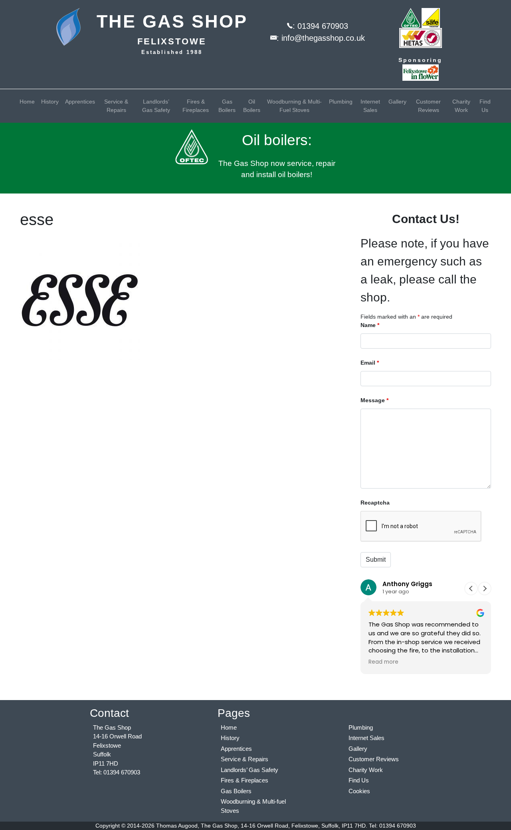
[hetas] (420, 37)
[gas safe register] (431, 17)
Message (374, 400)
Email (369, 362)
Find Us (485, 105)
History (50, 101)
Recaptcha (375, 502)
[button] (485, 589)
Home (27, 101)
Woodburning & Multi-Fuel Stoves (294, 105)
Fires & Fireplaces (195, 105)
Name (369, 325)
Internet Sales (370, 105)
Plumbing (341, 101)
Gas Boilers (227, 105)
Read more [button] (383, 662)
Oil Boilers (251, 105)
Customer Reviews (428, 105)
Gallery (397, 101)
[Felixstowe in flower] (420, 72)
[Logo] (73, 27)
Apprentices (80, 101)
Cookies (359, 791)
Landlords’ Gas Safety (156, 105)
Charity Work (461, 105)
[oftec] (410, 17)
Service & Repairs (116, 105)
